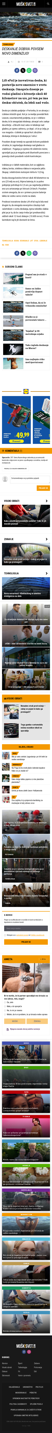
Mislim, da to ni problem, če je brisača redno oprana (27, 1014)
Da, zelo (10, 1002)
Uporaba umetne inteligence (26, 1415)
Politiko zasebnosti (37, 935)
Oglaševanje (14, 1387)
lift (31, 241)
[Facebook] (16, 70)
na (3, 245)
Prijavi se (43, 488)
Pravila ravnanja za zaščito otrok (26, 1410)
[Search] (48, 4)
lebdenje (43, 241)
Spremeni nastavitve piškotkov (26, 1398)
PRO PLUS (39, 1387)
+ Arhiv (43, 959)
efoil (36, 241)
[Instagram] (29, 1352)
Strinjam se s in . (26, 935)
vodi (7, 245)
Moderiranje (21, 1393)
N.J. (12, 62)
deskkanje (24, 241)
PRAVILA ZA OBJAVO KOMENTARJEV (15, 469)
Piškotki (33, 1393)
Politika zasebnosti (18, 1404)
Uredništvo (28, 1387)
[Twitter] (22, 70)
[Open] (6, 4)
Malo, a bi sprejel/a (14, 1006)
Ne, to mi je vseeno (14, 1010)
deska (16, 241)
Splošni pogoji (36, 1404)
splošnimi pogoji (22, 935)
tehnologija (7, 241)
